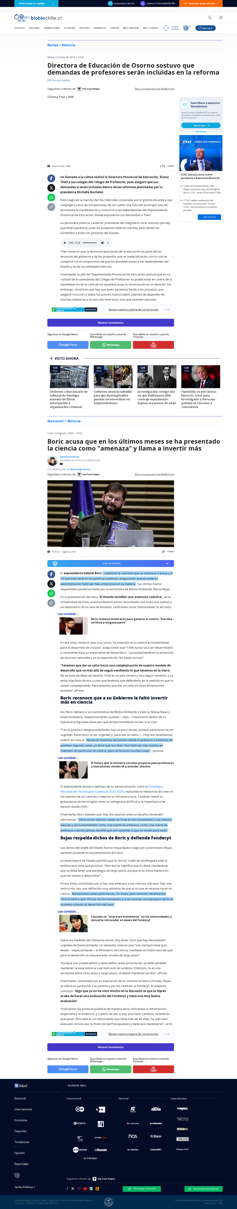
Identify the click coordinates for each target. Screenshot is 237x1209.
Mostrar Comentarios (111, 322)
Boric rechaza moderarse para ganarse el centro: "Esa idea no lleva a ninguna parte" (131, 620)
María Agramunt (80, 469)
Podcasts (19, 28)
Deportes (84, 28)
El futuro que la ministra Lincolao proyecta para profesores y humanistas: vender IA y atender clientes (132, 764)
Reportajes (21, 1164)
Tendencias (100, 28)
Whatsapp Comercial (144, 1188)
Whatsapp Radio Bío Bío (206, 1188)
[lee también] (74, 626)
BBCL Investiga (131, 28)
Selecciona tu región (32, 3)
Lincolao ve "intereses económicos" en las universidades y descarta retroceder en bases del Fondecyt (131, 918)
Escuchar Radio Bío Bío (202, 3)
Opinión (114, 28)
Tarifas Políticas (24, 1187)
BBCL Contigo (151, 28)
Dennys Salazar (61, 80)
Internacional (52, 28)
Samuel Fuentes (69, 456)
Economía (69, 28)
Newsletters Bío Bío (124, 3)
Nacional (34, 28)
